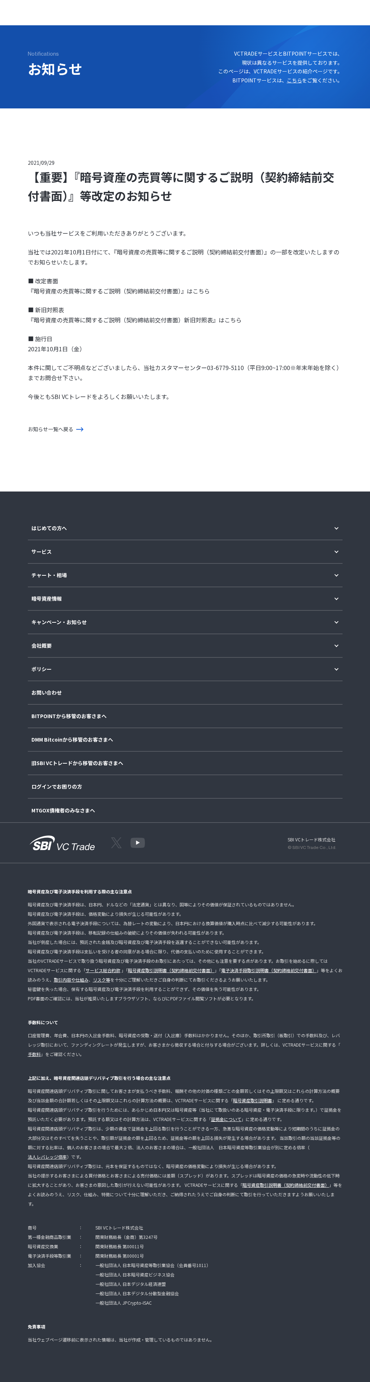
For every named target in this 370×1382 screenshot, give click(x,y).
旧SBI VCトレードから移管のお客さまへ (77, 763)
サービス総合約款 (103, 970)
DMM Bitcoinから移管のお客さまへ (72, 740)
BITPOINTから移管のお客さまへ (69, 716)
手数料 (34, 1054)
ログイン (302, 11)
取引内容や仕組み (71, 980)
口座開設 (332, 11)
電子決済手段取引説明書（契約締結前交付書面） (269, 970)
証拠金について (226, 1119)
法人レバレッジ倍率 (47, 1157)
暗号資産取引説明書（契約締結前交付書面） (171, 970)
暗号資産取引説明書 (252, 1100)
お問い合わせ (46, 693)
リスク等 (101, 980)
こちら (294, 80)
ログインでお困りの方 (56, 787)
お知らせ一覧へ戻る (50, 429)
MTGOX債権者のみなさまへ (63, 810)
